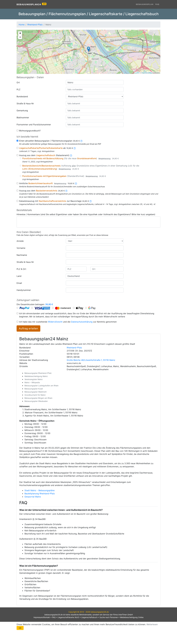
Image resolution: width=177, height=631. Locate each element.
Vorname (21, 248)
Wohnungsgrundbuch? (30, 130)
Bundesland (22, 96)
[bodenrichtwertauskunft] (76, 183)
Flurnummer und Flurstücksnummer (34, 124)
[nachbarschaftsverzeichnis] (91, 201)
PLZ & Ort (21, 269)
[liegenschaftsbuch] (71, 155)
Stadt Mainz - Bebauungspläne (39, 490)
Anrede (20, 241)
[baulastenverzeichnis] (66, 190)
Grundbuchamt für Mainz (35, 395)
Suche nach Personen (109, 617)
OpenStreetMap (147, 73)
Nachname (22, 255)
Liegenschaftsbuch (89, 617)
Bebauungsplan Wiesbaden (36, 401)
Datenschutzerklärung (82, 321)
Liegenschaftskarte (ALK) (68, 617)
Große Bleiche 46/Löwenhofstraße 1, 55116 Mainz (91, 360)
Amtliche (46, 183)
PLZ (18, 89)
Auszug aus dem (42, 190)
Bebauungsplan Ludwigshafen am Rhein (41, 385)
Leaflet (137, 73)
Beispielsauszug (104, 159)
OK (20, 628)
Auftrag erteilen (28, 328)
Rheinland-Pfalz (74, 347)
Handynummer (24, 290)
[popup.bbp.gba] (81, 140)
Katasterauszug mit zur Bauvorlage (54, 201)
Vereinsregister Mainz (33, 379)
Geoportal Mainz (32, 496)
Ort (18, 82)
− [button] (20, 37)
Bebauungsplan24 (31, 4)
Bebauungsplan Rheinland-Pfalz (38, 373)
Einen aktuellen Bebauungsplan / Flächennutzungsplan (49, 140)
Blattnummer (23, 117)
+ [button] (20, 33)
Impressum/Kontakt (42, 617)
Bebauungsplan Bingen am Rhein (38, 398)
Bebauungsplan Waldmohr (35, 392)
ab (46, 148)
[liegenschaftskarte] (75, 148)
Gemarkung (22, 110)
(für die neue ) (70, 158)
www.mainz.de (74, 363)
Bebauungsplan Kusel (33, 389)
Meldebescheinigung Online (131, 617)
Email (19, 283)
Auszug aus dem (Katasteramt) (44, 155)
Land (19, 276)
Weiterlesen (152, 624)
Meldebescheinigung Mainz (36, 376)
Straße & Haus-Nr (25, 103)
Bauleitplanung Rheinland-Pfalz (39, 493)
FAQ (157, 4)
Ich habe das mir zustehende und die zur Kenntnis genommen (68, 321)
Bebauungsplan (144, 4)
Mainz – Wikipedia (32, 382)
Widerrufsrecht (55, 321)
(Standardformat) (64, 176)
